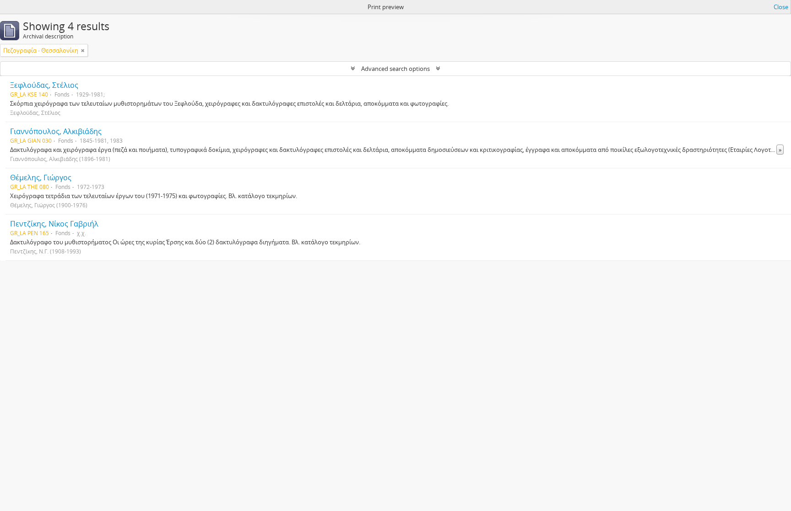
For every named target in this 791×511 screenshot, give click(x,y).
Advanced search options (395, 69)
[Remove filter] (83, 50)
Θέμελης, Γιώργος (40, 177)
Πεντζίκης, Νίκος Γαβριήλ (54, 224)
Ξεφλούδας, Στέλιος (44, 85)
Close (781, 7)
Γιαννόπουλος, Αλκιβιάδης (56, 131)
